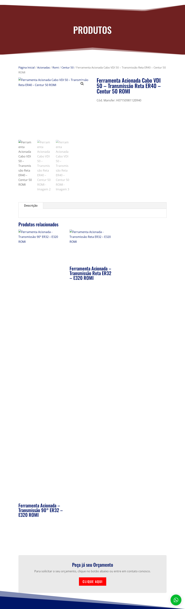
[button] (82, 83)
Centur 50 (67, 67)
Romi (55, 67)
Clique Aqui (93, 581)
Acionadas (43, 67)
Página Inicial (26, 67)
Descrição (31, 206)
